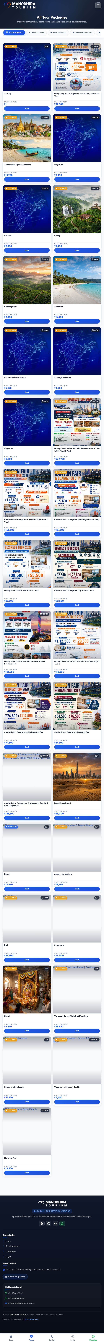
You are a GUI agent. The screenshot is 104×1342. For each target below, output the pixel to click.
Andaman (58, 306)
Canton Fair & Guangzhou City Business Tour (74, 590)
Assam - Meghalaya (63, 874)
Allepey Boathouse (62, 377)
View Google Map (16, 1276)
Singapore (59, 945)
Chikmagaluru (10, 306)
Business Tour (38, 33)
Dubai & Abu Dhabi (62, 803)
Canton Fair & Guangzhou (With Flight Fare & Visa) (76, 519)
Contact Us (11, 1251)
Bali (6, 945)
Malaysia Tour (10, 1158)
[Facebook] (42, 1223)
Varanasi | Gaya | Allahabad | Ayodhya (71, 1016)
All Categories (15, 32)
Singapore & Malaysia (14, 1087)
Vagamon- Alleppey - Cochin (67, 1087)
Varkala (7, 235)
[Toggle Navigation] (98, 5)
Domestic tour (59, 33)
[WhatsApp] (62, 1223)
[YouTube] (55, 1223)
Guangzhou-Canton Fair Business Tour (21, 590)
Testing (7, 94)
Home (8, 1241)
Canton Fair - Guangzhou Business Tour (72, 732)
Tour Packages (13, 1246)
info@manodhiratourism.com (21, 1303)
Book (27, 108)
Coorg (57, 235)
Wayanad (58, 164)
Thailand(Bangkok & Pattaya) (17, 164)
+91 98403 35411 (15, 1293)
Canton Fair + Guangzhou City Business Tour (24, 732)
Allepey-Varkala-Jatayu (14, 377)
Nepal (6, 874)
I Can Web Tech (31, 1319)
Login (8, 1256)
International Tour (83, 33)
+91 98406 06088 (16, 1298)
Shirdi (7, 1016)
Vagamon (8, 448)
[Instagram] (48, 1223)
